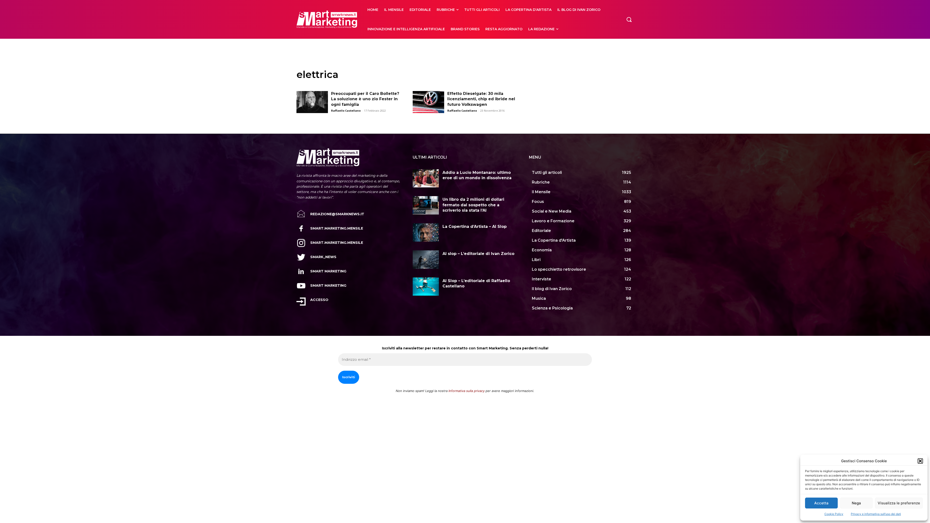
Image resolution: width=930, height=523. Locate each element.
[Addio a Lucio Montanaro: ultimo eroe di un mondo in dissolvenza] (426, 178)
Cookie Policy (833, 514)
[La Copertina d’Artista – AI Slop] (426, 232)
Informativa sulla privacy (467, 391)
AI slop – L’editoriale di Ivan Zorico (478, 253)
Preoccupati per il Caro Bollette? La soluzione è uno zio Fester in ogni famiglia (365, 99)
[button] (920, 461)
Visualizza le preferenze (899, 503)
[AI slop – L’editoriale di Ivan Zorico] (426, 259)
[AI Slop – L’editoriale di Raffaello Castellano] (426, 286)
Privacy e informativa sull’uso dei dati (876, 514)
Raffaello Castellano (346, 110)
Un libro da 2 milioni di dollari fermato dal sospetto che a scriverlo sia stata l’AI (473, 205)
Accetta (821, 503)
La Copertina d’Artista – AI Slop (474, 226)
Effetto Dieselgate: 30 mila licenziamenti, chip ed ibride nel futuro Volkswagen (481, 99)
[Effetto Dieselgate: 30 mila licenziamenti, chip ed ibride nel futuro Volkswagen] (428, 102)
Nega (856, 503)
